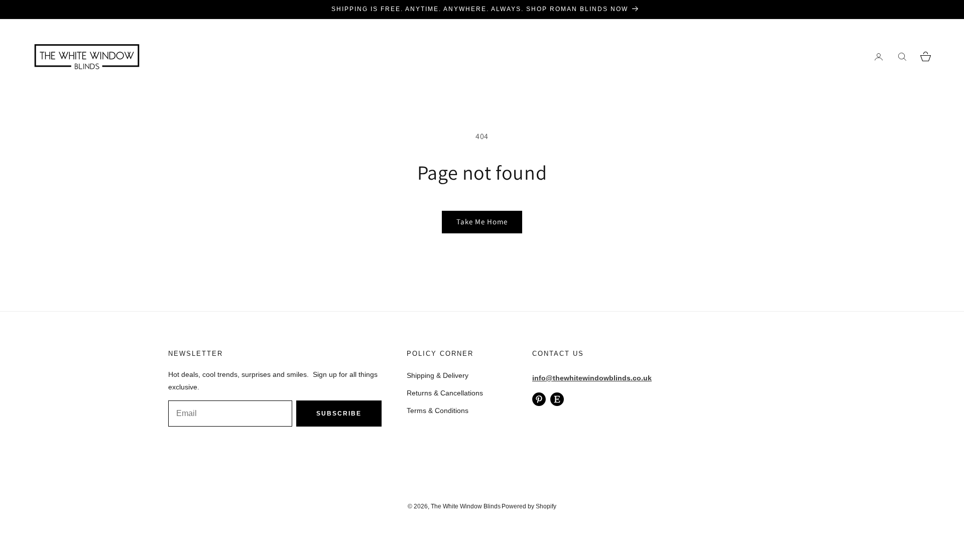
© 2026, (419, 506)
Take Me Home (482, 221)
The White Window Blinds (466, 506)
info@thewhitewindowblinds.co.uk (592, 378)
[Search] (902, 56)
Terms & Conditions (437, 410)
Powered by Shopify (529, 506)
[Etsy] (557, 399)
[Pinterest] (539, 399)
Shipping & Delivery (437, 375)
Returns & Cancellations (445, 393)
